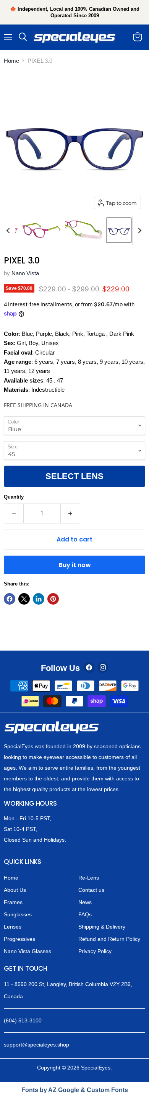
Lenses (12, 927)
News (85, 902)
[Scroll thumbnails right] (138, 230)
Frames (13, 902)
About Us (15, 890)
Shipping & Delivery (101, 927)
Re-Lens (88, 878)
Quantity (14, 497)
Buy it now (75, 565)
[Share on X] (24, 599)
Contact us (91, 890)
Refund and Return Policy (109, 939)
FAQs (85, 914)
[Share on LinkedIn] (38, 599)
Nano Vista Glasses (27, 951)
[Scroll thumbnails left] (9, 230)
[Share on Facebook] (9, 599)
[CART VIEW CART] (139, 36)
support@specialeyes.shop (36, 1045)
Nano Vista (25, 273)
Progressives (19, 939)
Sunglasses (18, 914)
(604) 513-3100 (23, 1020)
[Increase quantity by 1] (70, 513)
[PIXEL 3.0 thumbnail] (41, 230)
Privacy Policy (95, 951)
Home (11, 60)
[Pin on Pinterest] (53, 599)
